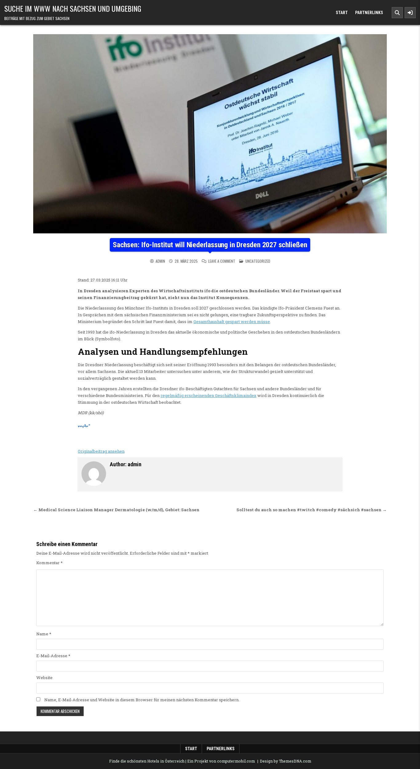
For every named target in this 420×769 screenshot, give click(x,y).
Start (342, 12)
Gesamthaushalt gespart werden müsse (231, 321)
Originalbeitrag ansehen (101, 451)
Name (43, 634)
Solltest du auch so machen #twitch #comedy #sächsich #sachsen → (311, 509)
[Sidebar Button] (410, 12)
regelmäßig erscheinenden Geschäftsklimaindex (208, 395)
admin (160, 261)
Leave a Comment (221, 261)
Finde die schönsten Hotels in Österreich (146, 761)
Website (44, 677)
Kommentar (49, 562)
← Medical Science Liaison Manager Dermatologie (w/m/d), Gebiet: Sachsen (116, 509)
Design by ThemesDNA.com (285, 761)
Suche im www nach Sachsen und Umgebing (72, 8)
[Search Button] (397, 12)
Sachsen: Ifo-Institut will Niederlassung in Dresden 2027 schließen (210, 245)
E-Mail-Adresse (53, 655)
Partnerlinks (369, 12)
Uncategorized (257, 261)
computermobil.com (236, 761)
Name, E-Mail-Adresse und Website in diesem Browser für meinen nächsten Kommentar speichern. (142, 699)
